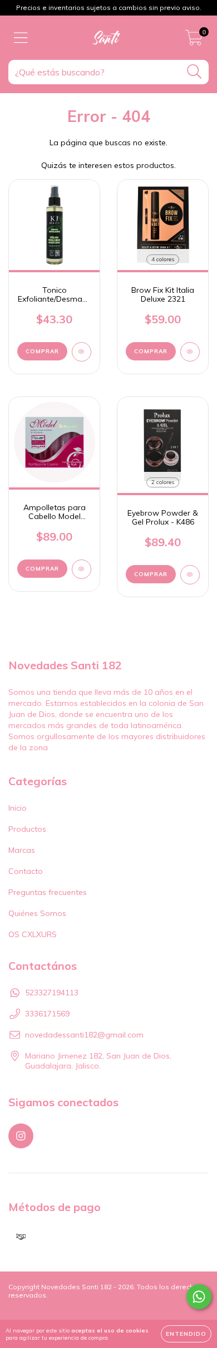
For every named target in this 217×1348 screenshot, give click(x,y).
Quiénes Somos (37, 913)
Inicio (17, 808)
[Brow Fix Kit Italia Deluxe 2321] (190, 352)
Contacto (25, 871)
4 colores (162, 259)
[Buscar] (194, 72)
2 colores (162, 482)
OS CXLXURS (32, 934)
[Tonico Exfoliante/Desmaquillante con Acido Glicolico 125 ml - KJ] (81, 352)
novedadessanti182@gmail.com (84, 1035)
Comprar (150, 351)
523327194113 (51, 993)
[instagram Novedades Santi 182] (20, 1135)
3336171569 (47, 1014)
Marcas (21, 850)
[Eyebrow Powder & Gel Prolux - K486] (190, 574)
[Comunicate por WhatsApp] (198, 1296)
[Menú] (20, 38)
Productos (27, 829)
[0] (194, 40)
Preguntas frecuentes (47, 892)
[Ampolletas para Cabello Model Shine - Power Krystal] (81, 569)
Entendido (186, 1333)
